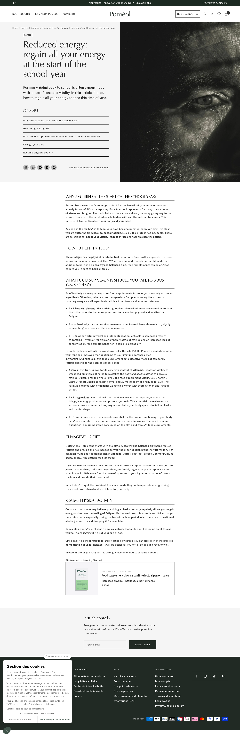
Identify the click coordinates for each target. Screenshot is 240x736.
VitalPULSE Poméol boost (142, 351)
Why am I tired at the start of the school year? (51, 120)
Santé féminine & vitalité (89, 686)
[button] (7, 730)
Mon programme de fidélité (130, 696)
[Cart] (226, 14)
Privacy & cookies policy (169, 705)
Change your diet (33, 144)
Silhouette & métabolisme (89, 676)
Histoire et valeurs (125, 676)
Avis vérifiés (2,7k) (124, 700)
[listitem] (26, 167)
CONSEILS (69, 13)
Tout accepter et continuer (55, 719)
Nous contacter (164, 676)
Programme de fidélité (214, 2)
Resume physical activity (38, 152)
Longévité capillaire (85, 681)
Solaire (78, 696)
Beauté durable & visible (89, 691)
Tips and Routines (30, 28)
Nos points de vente (126, 686)
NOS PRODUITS (21, 13)
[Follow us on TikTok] (214, 676)
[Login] (211, 14)
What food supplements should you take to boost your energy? (61, 136)
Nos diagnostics (123, 691)
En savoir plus (143, 2)
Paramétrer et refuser (20, 719)
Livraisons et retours (167, 686)
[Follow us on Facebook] (196, 676)
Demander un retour (167, 691)
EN (15, 2)
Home (15, 28)
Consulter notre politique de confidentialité (25, 709)
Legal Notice (162, 700)
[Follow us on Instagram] (205, 676)
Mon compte (162, 681)
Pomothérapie (122, 681)
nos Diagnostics (188, 13)
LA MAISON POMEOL (46, 13)
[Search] (205, 13)
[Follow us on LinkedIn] (223, 676)
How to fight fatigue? (36, 128)
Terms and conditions (168, 696)
